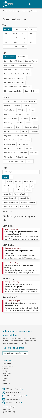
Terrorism (33, 153)
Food (34, 118)
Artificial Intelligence (28, 101)
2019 (6, 38)
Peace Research (9, 65)
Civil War (17, 106)
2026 (16, 29)
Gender (28, 123)
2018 (15, 38)
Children (7, 106)
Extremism (24, 118)
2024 (32, 29)
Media (24, 131)
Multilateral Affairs (21, 136)
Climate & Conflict (10, 70)
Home (4, 11)
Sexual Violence (9, 153)
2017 (23, 38)
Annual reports (7, 366)
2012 (31, 42)
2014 (15, 42)
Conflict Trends (9, 110)
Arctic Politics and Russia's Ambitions (17, 87)
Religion (19, 148)
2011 (6, 46)
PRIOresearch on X (12, 392)
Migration (7, 136)
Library (4, 371)
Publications (13, 11)
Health (18, 127)
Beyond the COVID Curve (13, 61)
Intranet (5, 378)
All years (7, 29)
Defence (7, 114)
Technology (23, 153)
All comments (9, 57)
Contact (5, 376)
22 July (6, 101)
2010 (15, 46)
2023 (6, 34)
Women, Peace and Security (13, 161)
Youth (29, 161)
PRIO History (8, 148)
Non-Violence (25, 140)
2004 (23, 46)
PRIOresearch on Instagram (15, 396)
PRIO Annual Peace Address (14, 82)
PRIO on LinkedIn (12, 399)
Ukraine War (22, 57)
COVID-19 (21, 110)
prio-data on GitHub (13, 403)
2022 (15, 34)
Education (17, 114)
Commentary (23, 11)
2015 (6, 42)
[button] (38, 4)
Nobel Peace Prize (25, 65)
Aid (15, 101)
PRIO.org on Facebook (14, 389)
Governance (8, 127)
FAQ (4, 381)
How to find (6, 373)
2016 (31, 38)
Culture (31, 110)
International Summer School (14, 78)
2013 (23, 42)
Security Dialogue (31, 91)
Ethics (27, 114)
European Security (10, 118)
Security (29, 148)
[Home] (8, 4)
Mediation (34, 131)
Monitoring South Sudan (13, 91)
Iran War (7, 131)
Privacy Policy (7, 409)
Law (16, 131)
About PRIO (6, 363)
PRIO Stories (25, 70)
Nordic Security (9, 144)
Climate (26, 106)
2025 (24, 29)
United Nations (21, 157)
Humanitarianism (31, 127)
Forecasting (8, 123)
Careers (5, 368)
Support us (6, 383)
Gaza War (19, 123)
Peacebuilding (23, 144)
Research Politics (31, 61)
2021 (23, 34)
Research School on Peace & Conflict (17, 74)
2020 (31, 34)
